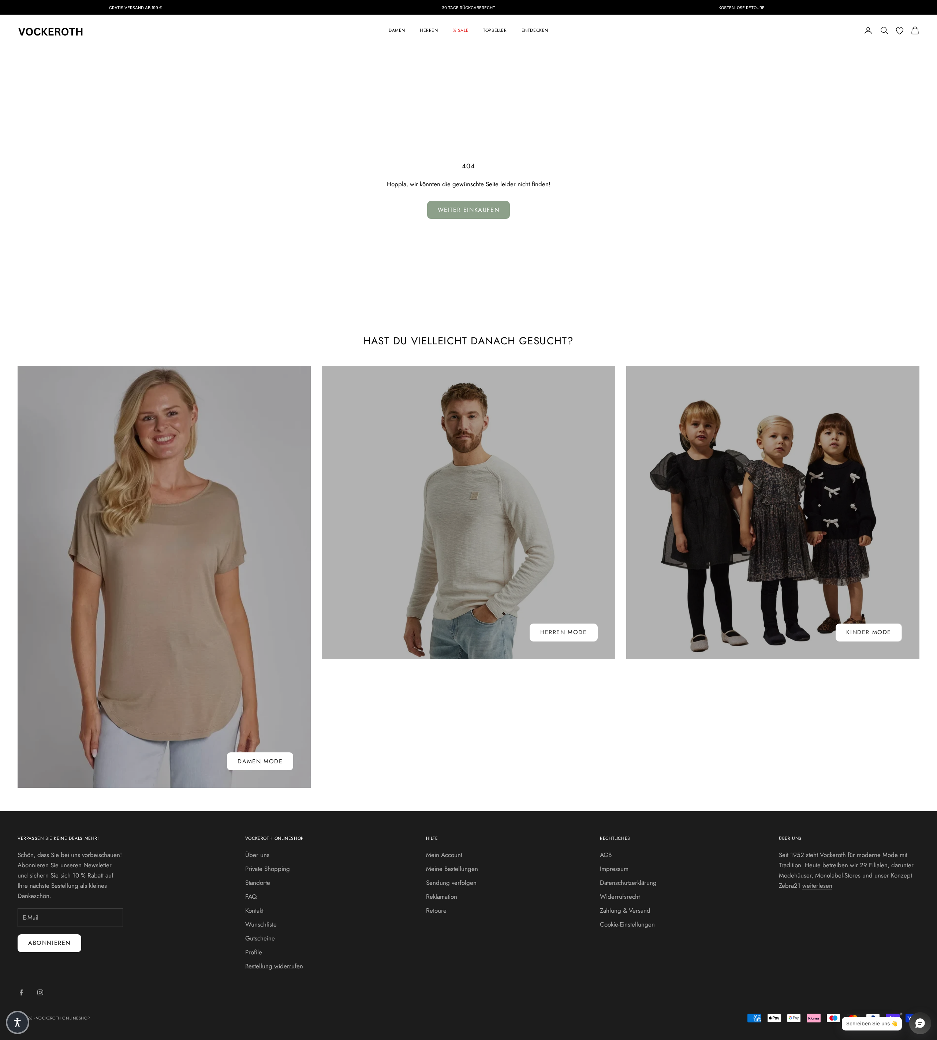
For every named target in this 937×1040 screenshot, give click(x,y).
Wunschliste (261, 924)
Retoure (436, 910)
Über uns (257, 854)
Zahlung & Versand (625, 910)
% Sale (461, 30)
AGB (606, 854)
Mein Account (444, 854)
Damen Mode (260, 761)
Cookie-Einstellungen (627, 924)
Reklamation (441, 896)
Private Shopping (267, 868)
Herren (429, 30)
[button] (17, 1022)
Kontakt (254, 910)
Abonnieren (49, 943)
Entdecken (535, 30)
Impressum (614, 868)
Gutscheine (260, 938)
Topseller (495, 30)
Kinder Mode (868, 632)
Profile (253, 952)
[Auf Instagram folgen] (40, 992)
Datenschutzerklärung (628, 882)
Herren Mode (563, 632)
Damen (397, 30)
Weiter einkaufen (469, 210)
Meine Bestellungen (452, 868)
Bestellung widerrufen (274, 966)
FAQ (251, 896)
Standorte (257, 882)
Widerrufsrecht (620, 896)
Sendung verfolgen (451, 882)
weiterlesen (817, 885)
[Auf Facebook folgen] (21, 992)
